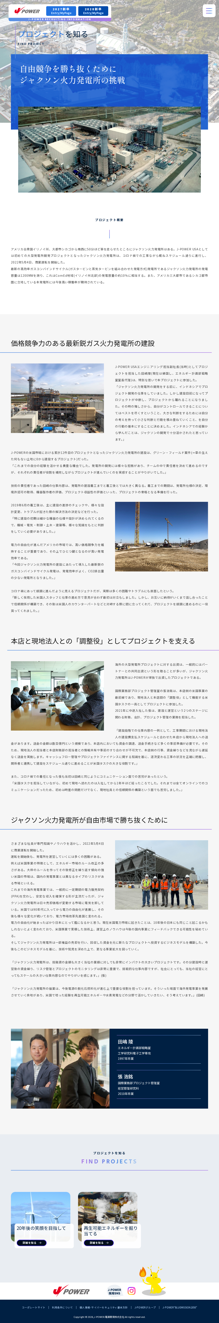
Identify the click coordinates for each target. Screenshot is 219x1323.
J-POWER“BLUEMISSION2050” (180, 1307)
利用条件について (62, 1307)
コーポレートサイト (33, 1307)
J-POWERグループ (145, 1307)
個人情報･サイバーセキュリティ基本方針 (104, 1307)
